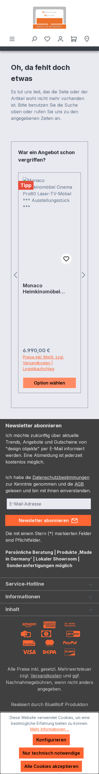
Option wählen (49, 383)
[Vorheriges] (15, 275)
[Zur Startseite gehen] (50, 18)
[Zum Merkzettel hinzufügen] (66, 258)
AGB (79, 484)
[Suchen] (34, 38)
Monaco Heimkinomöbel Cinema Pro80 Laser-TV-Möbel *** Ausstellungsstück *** (48, 289)
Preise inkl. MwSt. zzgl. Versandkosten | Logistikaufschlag (43, 363)
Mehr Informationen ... (49, 729)
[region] (49, 274)
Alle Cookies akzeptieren (51, 766)
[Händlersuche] (87, 38)
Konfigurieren (51, 740)
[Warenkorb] (73, 38)
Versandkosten (46, 675)
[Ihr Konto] (60, 38)
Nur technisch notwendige (51, 753)
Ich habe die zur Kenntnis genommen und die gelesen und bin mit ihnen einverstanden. (48, 484)
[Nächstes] (83, 275)
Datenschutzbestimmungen (60, 477)
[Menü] (12, 38)
